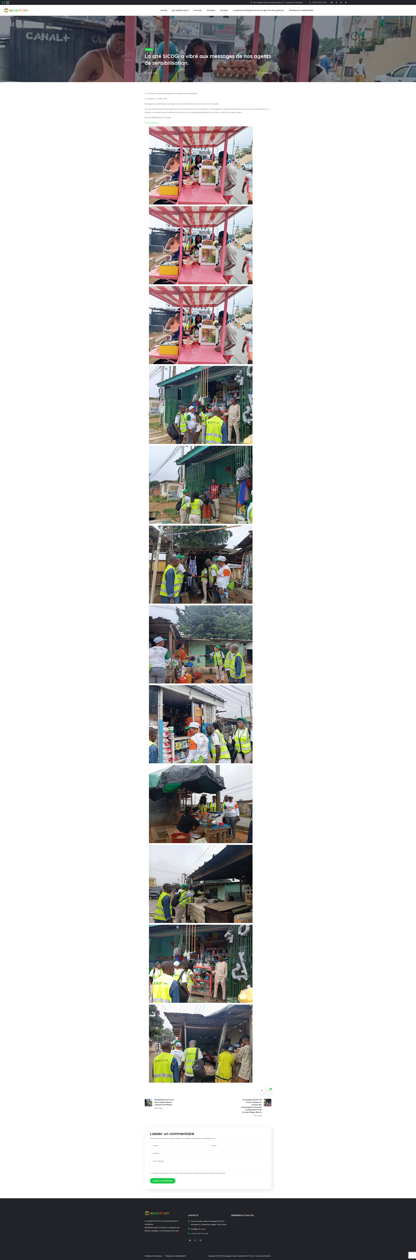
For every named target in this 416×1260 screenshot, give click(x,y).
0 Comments (266, 73)
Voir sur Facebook (151, 123)
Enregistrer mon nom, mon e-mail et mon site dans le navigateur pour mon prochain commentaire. (189, 1173)
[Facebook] (336, 2)
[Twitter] (332, 2)
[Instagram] (341, 2)
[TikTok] (346, 2)
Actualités (149, 49)
